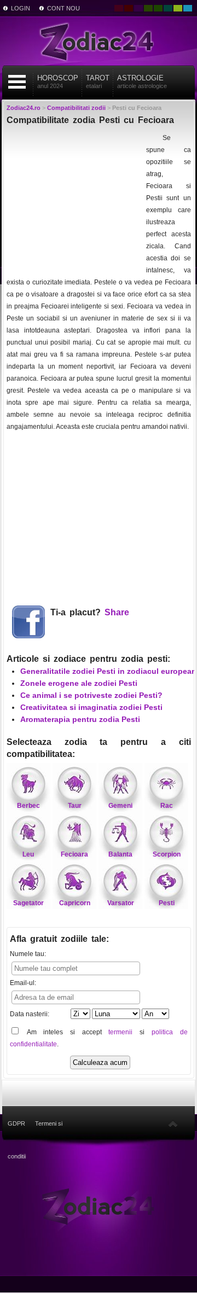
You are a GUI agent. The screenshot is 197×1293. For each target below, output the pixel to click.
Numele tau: (28, 954)
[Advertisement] (75, 200)
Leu (28, 854)
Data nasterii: (29, 1014)
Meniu (17, 81)
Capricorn (74, 903)
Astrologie (142, 81)
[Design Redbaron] (128, 8)
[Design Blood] (118, 8)
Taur (75, 805)
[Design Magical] (138, 8)
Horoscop (57, 81)
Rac (166, 805)
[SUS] (173, 1123)
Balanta (120, 854)
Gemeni (120, 805)
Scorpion (167, 854)
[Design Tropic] (168, 8)
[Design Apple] (177, 8)
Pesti (167, 903)
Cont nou (63, 8)
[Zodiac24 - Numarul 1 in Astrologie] (98, 41)
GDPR (16, 1123)
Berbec (28, 805)
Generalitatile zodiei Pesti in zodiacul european (108, 671)
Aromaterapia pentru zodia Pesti (80, 719)
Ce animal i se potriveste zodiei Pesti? (91, 695)
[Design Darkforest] (148, 8)
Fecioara (74, 854)
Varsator (120, 903)
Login (20, 8)
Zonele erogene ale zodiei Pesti (78, 683)
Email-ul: (23, 983)
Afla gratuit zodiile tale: (59, 938)
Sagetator (28, 903)
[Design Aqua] (187, 8)
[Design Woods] (158, 8)
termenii (120, 1032)
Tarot (97, 81)
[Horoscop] (98, 1205)
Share (117, 612)
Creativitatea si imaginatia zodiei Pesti (91, 707)
